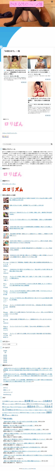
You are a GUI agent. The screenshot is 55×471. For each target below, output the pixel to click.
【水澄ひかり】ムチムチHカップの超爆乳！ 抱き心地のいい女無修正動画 (39, 100)
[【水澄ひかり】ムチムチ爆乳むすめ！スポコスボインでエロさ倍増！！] (39, 62)
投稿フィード (6, 390)
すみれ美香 (6, 401)
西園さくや (29, 412)
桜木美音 (25, 406)
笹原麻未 (37, 409)
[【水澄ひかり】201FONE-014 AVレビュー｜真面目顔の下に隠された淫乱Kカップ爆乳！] (15, 62)
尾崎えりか (30, 404)
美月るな (6, 412)
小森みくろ (7, 404)
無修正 (42, 104)
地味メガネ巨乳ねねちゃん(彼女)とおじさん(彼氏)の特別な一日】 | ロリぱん (27, 380)
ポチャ (12, 76)
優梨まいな (21, 401)
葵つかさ (18, 412)
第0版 (34, 468)
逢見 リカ (34, 412)
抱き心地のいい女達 (26, 468)
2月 (5, 352)
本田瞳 (8, 406)
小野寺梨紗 (23, 404)
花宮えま (11, 412)
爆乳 (18, 76)
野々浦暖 (39, 412)
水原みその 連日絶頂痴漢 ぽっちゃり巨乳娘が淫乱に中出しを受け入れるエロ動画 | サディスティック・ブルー (27, 369)
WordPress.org (7, 394)
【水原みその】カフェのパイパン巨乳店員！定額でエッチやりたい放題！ (22, 368)
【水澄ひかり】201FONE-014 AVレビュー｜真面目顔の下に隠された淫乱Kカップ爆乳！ (15, 72)
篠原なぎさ (41, 409)
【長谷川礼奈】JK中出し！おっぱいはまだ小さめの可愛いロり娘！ (20, 421)
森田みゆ (33, 406)
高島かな (15, 415)
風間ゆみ (9, 415)
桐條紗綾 (20, 406)
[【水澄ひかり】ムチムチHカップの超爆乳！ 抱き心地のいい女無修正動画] (39, 89)
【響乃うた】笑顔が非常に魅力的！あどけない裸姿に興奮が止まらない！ (22, 461)
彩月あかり (38, 404)
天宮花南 (36, 401)
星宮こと (49, 404)
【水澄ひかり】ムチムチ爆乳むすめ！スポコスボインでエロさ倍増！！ (39, 71)
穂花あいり (31, 409)
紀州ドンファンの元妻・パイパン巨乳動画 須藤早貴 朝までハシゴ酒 (21, 380)
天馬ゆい (40, 401)
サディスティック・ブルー (9, 184)
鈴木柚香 (44, 412)
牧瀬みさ (11, 410)
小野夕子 (18, 404)
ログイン (5, 387)
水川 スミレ (41, 406)
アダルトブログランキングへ (9, 133)
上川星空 (12, 401)
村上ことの (14, 407)
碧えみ (27, 409)
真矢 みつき (22, 409)
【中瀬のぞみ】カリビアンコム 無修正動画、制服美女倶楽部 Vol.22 (21, 374)
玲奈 (18, 410)
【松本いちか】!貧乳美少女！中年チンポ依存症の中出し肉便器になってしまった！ (24, 439)
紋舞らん (47, 409)
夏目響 (28, 400)
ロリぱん (9, 418)
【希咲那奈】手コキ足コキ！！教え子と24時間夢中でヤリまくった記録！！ (22, 429)
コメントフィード (7, 392)
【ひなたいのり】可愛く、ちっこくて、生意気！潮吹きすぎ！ (19, 443)
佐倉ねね (16, 401)
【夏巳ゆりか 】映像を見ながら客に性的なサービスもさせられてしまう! (22, 451)
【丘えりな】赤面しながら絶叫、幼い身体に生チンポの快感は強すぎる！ (22, 447)
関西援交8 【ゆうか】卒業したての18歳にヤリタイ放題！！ (18, 425)
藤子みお (23, 412)
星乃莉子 (44, 404)
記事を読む (24, 82)
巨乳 (15, 76)
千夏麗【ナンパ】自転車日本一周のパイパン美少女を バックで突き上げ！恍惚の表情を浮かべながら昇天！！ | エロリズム (27, 375)
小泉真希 (12, 404)
